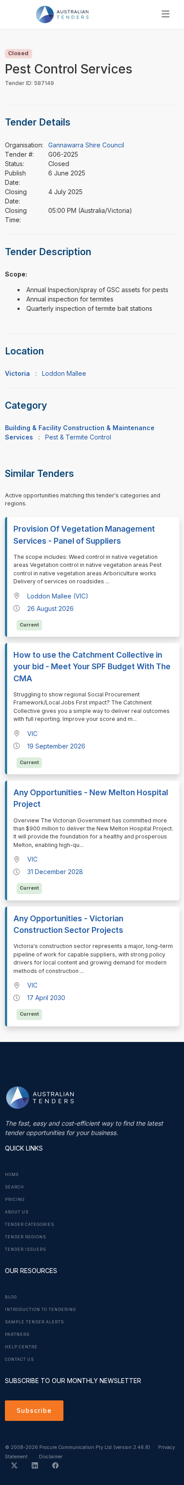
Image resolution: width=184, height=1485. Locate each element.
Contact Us (19, 1359)
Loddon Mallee (64, 373)
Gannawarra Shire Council (86, 145)
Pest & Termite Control (78, 437)
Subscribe (34, 1410)
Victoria (17, 373)
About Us (17, 1212)
